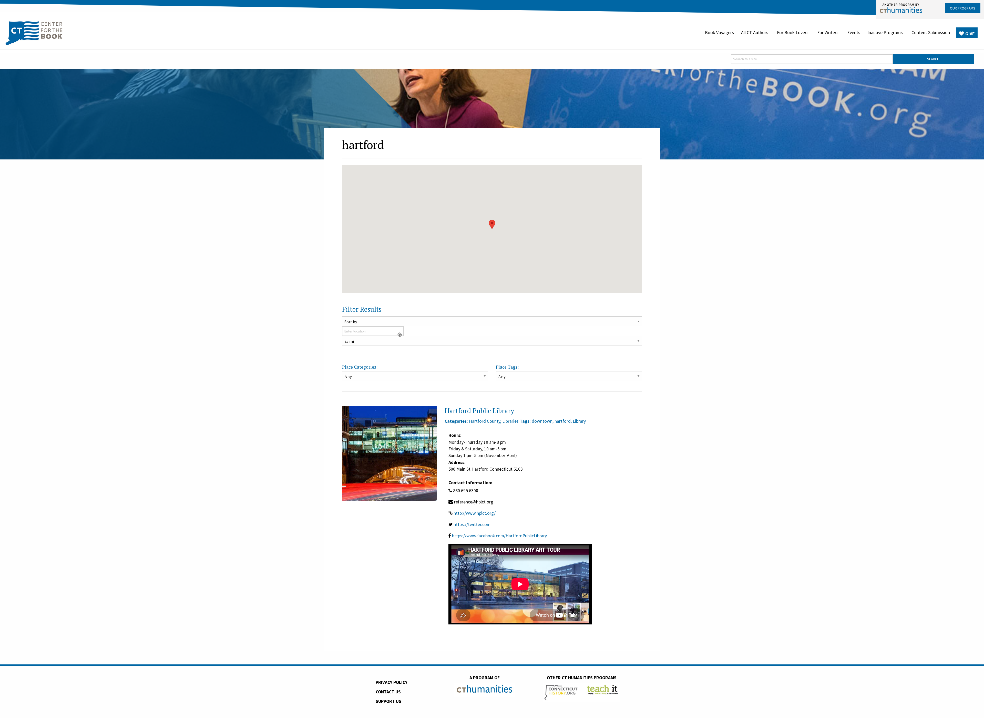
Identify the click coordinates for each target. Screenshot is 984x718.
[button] (492, 224)
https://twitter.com (472, 524)
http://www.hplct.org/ (475, 513)
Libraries (510, 421)
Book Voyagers (719, 32)
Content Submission (930, 32)
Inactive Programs (885, 32)
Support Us (388, 701)
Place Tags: (507, 367)
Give (970, 34)
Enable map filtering (361, 297)
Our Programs (962, 8)
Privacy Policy (391, 682)
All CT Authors (754, 32)
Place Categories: (359, 367)
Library (579, 421)
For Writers (827, 32)
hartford (563, 421)
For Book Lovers (792, 32)
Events (853, 32)
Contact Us (388, 692)
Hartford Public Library (479, 410)
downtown (542, 421)
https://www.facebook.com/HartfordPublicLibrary (499, 536)
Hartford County (484, 421)
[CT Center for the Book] (34, 32)
